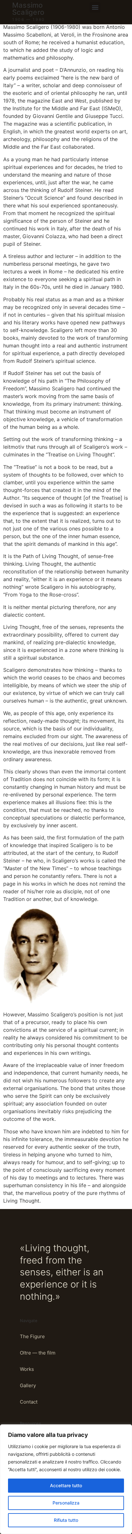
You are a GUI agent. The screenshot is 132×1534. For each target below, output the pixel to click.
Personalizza (66, 1502)
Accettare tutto (66, 1485)
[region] (66, 1479)
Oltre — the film (37, 1353)
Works (27, 1369)
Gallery (28, 1385)
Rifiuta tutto (66, 1520)
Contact (28, 1402)
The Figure (32, 1336)
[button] (95, 7)
